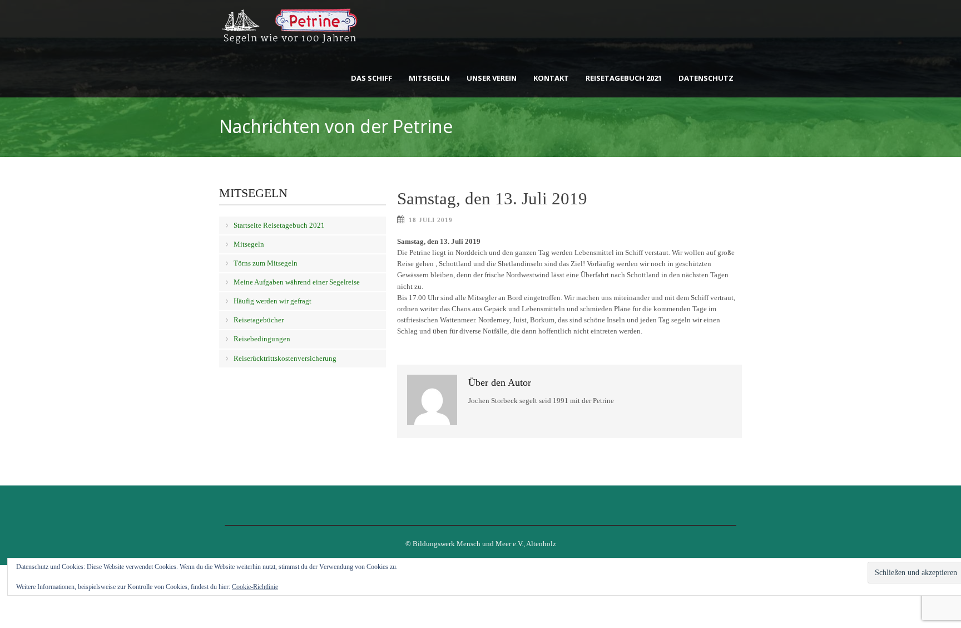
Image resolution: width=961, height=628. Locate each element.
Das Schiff (371, 78)
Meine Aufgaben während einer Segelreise (297, 282)
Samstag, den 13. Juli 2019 (492, 198)
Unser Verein (492, 78)
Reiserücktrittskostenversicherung (285, 358)
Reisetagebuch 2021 (624, 78)
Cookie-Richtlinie (255, 587)
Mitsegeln (429, 78)
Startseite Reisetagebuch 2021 (279, 225)
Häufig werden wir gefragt (272, 301)
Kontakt (551, 78)
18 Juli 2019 (431, 220)
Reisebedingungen (262, 339)
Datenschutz (706, 78)
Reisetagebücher (259, 320)
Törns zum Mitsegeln (266, 263)
